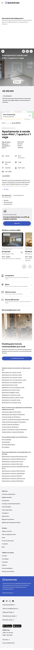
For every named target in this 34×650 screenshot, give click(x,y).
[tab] (6, 195)
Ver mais (6, 189)
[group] (12, 246)
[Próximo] (30, 266)
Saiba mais (17, 223)
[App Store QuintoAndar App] (17, 626)
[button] (17, 277)
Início (3, 123)
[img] (12, 239)
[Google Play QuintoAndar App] (7, 626)
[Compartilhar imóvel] (23, 51)
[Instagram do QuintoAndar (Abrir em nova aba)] (7, 601)
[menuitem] (4, 123)
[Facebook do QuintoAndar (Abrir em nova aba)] (3, 601)
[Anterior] (24, 266)
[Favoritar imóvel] (27, 51)
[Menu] (2, 2)
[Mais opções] (31, 51)
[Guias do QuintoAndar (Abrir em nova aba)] (10, 601)
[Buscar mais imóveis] (2, 51)
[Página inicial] (12, 3)
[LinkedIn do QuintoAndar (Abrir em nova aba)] (13, 601)
